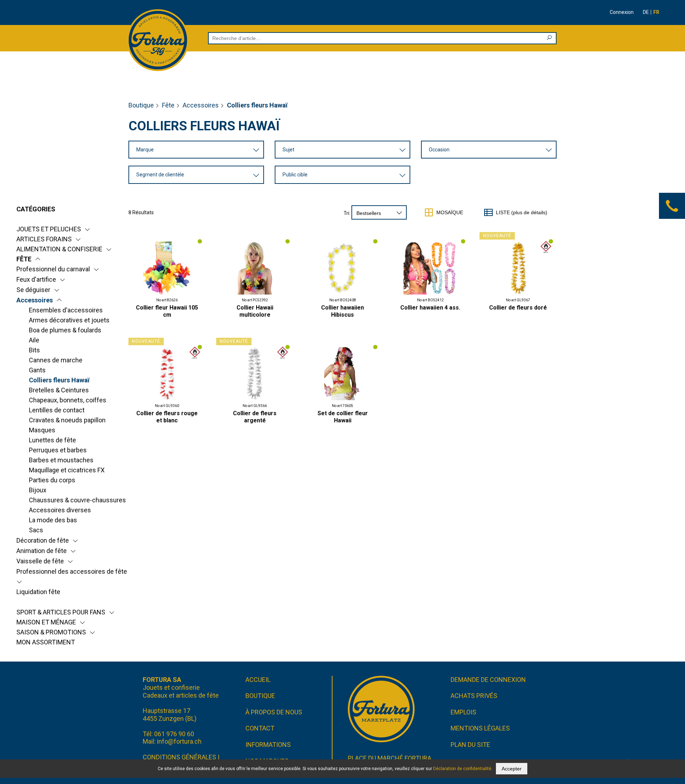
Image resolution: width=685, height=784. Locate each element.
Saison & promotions (51, 632)
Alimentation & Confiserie (59, 249)
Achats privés (474, 695)
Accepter (512, 769)
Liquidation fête (38, 591)
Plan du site (470, 744)
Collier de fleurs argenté (254, 417)
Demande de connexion (488, 679)
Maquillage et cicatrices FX (67, 470)
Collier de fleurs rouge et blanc (167, 417)
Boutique (141, 105)
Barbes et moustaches (61, 460)
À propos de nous (273, 712)
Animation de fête (41, 550)
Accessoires (201, 105)
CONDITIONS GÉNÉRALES (179, 757)
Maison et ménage (46, 622)
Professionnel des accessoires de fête (71, 571)
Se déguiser (33, 289)
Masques (42, 430)
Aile (34, 340)
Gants (37, 370)
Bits (34, 350)
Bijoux (37, 490)
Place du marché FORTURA (389, 758)
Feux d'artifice (36, 279)
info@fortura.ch (179, 741)
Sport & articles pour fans (60, 612)
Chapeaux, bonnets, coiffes (67, 400)
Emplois (463, 712)
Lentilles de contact (57, 410)
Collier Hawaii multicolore (255, 311)
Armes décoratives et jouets (69, 320)
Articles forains (44, 239)
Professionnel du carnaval (53, 269)
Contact (259, 728)
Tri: (347, 213)
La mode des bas (53, 520)
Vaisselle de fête (40, 561)
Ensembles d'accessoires (66, 310)
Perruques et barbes (58, 450)
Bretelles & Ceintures (59, 390)
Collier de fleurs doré (518, 307)
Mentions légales (480, 728)
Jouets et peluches (48, 229)
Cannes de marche (55, 360)
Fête (168, 105)
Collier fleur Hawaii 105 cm (167, 311)
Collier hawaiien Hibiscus (342, 311)
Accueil (257, 679)
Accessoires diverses (60, 510)
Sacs (36, 530)
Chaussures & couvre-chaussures (77, 500)
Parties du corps (52, 480)
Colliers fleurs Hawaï (59, 380)
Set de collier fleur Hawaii (343, 417)
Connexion (622, 12)
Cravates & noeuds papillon (67, 420)
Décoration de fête (42, 540)
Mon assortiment (45, 642)
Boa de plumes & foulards (65, 330)
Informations (268, 744)
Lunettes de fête (52, 440)
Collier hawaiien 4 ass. (430, 307)
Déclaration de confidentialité (462, 768)
